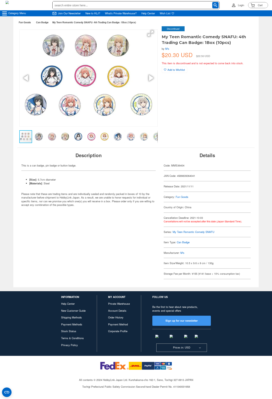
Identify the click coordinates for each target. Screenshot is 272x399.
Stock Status (68, 331)
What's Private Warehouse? (121, 13)
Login (241, 5)
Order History (115, 317)
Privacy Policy (69, 345)
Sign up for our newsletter (181, 320)
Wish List (165, 13)
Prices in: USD (181, 347)
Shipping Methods (71, 317)
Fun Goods (25, 22)
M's (167, 49)
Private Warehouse (119, 304)
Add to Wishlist (176, 70)
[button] (150, 33)
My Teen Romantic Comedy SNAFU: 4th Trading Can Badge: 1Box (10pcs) (94, 22)
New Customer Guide (73, 310)
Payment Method (118, 324)
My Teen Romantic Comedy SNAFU (193, 232)
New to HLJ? (92, 13)
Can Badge (42, 22)
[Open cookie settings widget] (7, 392)
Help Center (148, 13)
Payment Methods (71, 324)
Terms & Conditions (72, 338)
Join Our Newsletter (69, 13)
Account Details (117, 310)
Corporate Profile (117, 331)
